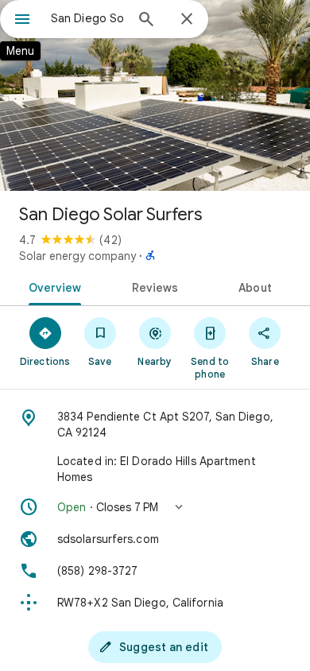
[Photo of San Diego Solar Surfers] (155, 95)
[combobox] (87, 18)
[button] (155, 507)
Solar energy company (77, 256)
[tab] (52, 286)
